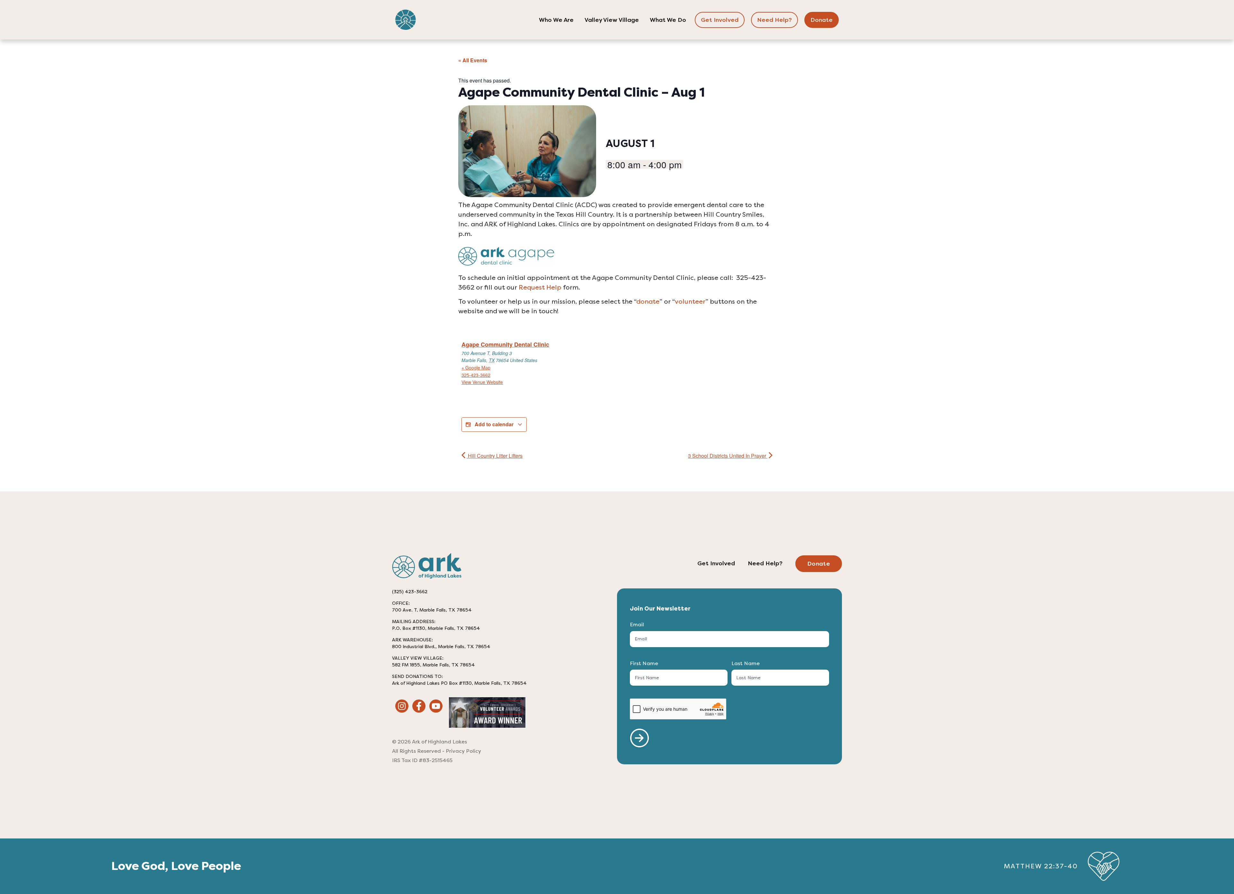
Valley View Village (612, 19)
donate (647, 301)
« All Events (472, 60)
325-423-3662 (475, 375)
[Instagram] (401, 706)
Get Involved (719, 19)
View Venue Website (482, 382)
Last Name (745, 663)
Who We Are (556, 19)
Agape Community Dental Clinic (505, 344)
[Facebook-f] (418, 706)
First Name (644, 663)
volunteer (690, 301)
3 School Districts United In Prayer (727, 455)
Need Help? (774, 19)
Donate (821, 19)
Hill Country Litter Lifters (495, 455)
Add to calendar (494, 424)
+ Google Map (475, 367)
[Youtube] (436, 706)
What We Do (668, 19)
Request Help (540, 287)
